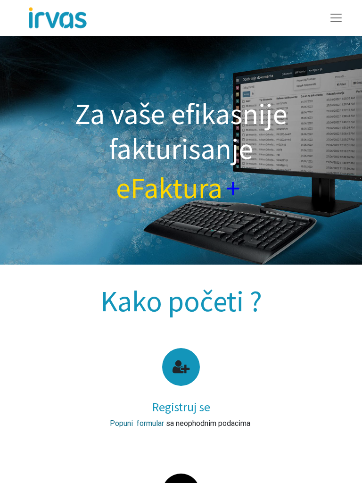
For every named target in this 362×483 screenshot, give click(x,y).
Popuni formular (137, 423)
